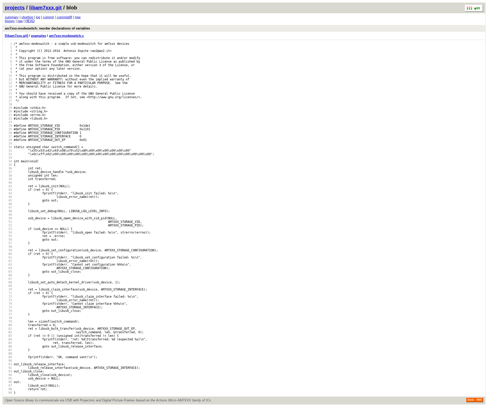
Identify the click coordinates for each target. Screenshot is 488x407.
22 (8, 118)
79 (8, 321)
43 (8, 193)
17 (8, 101)
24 (8, 125)
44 (8, 197)
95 (8, 378)
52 (8, 225)
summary (12, 17)
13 (8, 86)
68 (8, 282)
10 (8, 76)
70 (8, 289)
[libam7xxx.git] (16, 36)
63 (8, 264)
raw (20, 21)
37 (8, 172)
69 (8, 286)
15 (8, 93)
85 (8, 343)
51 (8, 222)
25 (8, 129)
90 (8, 360)
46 (8, 204)
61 (8, 257)
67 (8, 279)
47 (8, 207)
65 (8, 271)
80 (8, 325)
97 (8, 385)
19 (8, 108)
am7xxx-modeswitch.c (66, 36)
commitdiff (64, 17)
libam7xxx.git (45, 7)
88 (8, 353)
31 (8, 150)
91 (8, 364)
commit (48, 17)
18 (8, 104)
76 (8, 311)
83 (8, 336)
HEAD (30, 21)
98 (8, 389)
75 (8, 307)
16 (8, 97)
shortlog (27, 17)
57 (8, 243)
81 (8, 328)
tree (78, 17)
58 (8, 247)
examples (38, 36)
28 (8, 140)
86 (8, 346)
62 (8, 261)
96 (8, 382)
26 (8, 133)
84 (8, 339)
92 (8, 368)
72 (8, 296)
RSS (479, 400)
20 (8, 111)
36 (8, 168)
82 (8, 332)
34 (8, 161)
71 (8, 293)
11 (8, 79)
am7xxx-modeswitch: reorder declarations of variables (47, 28)
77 (8, 314)
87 (8, 350)
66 (8, 275)
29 (8, 143)
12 (8, 83)
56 (8, 239)
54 (8, 232)
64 (8, 268)
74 (8, 304)
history (10, 21)
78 (8, 318)
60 (8, 254)
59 (8, 250)
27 (8, 136)
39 (8, 179)
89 (8, 357)
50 (8, 218)
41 (8, 186)
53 (8, 229)
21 (8, 115)
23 (8, 122)
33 (8, 157)
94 (8, 375)
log (38, 17)
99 (8, 393)
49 (8, 214)
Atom (471, 400)
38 (8, 175)
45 (8, 200)
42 (8, 190)
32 (8, 154)
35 (8, 165)
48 (8, 211)
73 (8, 300)
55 (8, 236)
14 (8, 90)
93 (8, 371)
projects (15, 7)
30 (8, 147)
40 (8, 182)
